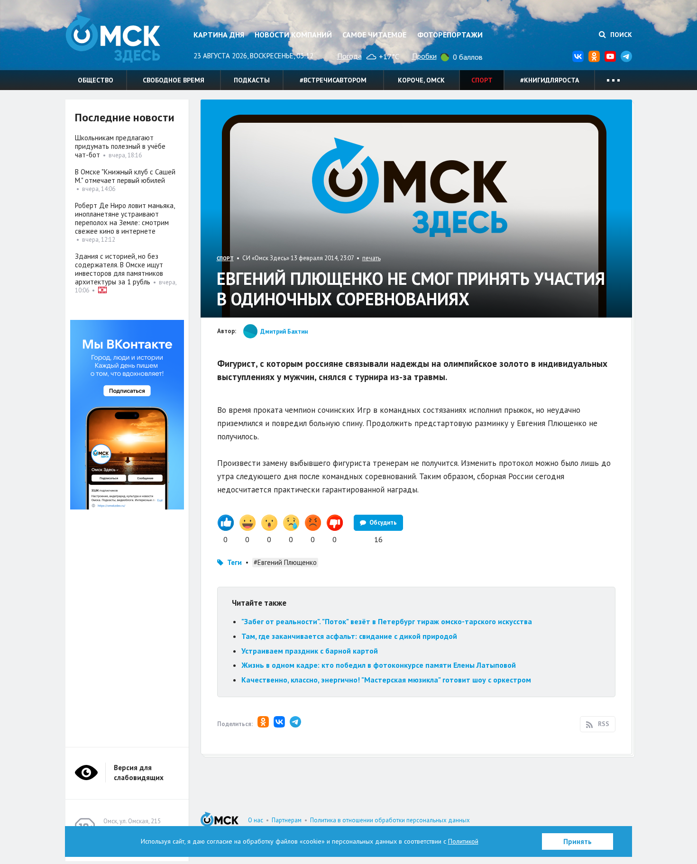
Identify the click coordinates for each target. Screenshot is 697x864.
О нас (255, 820)
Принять (577, 841)
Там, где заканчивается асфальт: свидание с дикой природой (349, 636)
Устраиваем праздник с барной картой (309, 650)
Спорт (482, 80)
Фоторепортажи (450, 34)
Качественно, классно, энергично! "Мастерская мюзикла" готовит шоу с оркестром (386, 679)
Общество (95, 80)
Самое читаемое (374, 34)
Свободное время (173, 80)
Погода (349, 56)
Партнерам (287, 820)
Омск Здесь (112, 38)
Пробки (424, 56)
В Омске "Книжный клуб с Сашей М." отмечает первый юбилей (125, 176)
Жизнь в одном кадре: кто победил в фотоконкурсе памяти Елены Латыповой (378, 665)
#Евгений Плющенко (285, 562)
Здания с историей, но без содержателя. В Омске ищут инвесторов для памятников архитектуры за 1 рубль (119, 269)
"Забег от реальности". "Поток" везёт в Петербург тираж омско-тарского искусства (386, 621)
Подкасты (252, 80)
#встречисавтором (333, 80)
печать (371, 258)
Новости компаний (293, 34)
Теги (234, 562)
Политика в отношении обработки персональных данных (390, 820)
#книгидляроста (549, 80)
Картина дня (218, 34)
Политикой (463, 841)
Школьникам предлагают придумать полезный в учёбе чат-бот (120, 146)
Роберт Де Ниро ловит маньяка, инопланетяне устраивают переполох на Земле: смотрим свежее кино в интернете (124, 218)
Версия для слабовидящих (139, 772)
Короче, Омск (421, 80)
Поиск (620, 34)
